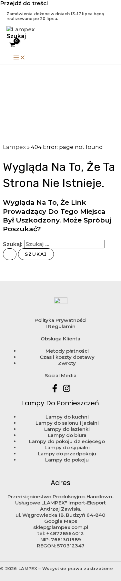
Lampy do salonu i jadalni (67, 423)
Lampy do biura (67, 435)
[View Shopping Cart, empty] (12, 45)
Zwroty (67, 363)
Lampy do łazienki (67, 429)
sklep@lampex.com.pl (60, 527)
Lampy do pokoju (67, 460)
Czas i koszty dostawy (67, 357)
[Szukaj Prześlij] (9, 254)
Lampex (14, 147)
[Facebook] (55, 390)
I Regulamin (60, 326)
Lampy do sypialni (67, 447)
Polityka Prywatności (60, 320)
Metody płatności (67, 351)
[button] (16, 36)
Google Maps (60, 521)
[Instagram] (67, 390)
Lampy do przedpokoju (67, 454)
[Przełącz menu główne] (19, 58)
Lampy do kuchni (67, 417)
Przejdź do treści (24, 3)
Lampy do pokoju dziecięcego (67, 441)
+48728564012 (65, 533)
